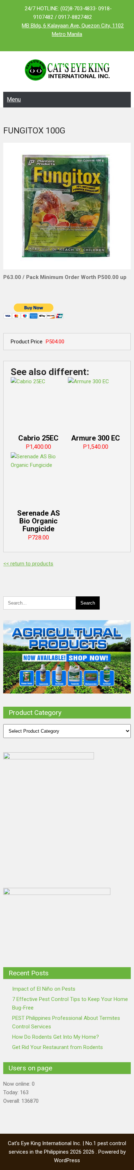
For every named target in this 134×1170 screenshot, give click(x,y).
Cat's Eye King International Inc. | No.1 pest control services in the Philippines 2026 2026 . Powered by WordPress (67, 1152)
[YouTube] (81, 42)
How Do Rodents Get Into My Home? (55, 1037)
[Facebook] (53, 42)
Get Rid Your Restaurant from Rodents (57, 1047)
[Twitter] (67, 42)
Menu (14, 99)
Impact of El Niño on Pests (43, 989)
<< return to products (28, 563)
